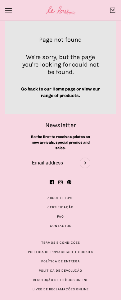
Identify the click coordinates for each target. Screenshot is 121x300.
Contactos (60, 226)
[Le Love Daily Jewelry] (60, 10)
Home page (63, 89)
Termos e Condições (60, 242)
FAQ (60, 216)
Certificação (60, 207)
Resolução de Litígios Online (60, 280)
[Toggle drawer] (8, 10)
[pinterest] (69, 182)
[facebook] (51, 182)
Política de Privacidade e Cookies (60, 252)
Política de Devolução (60, 270)
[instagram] (60, 182)
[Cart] (112, 10)
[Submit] (85, 163)
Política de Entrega (60, 261)
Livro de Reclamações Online (61, 289)
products (69, 95)
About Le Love (60, 198)
